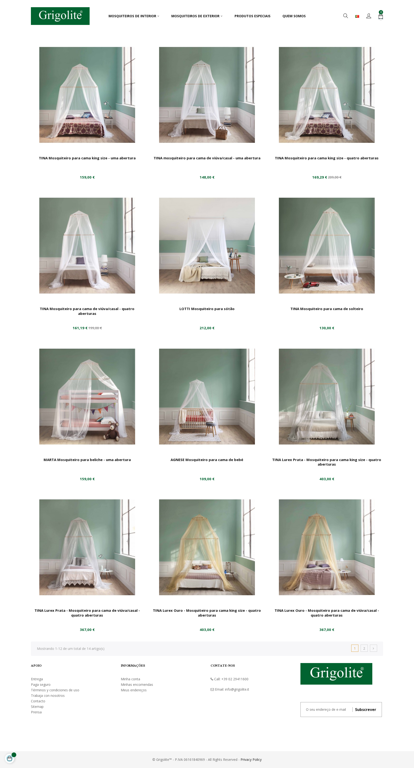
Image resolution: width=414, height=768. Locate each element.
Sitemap (37, 706)
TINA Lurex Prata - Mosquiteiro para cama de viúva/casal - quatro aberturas (87, 613)
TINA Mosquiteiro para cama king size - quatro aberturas (327, 158)
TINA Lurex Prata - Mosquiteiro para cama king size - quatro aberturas (326, 462)
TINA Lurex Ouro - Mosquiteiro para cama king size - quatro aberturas (207, 613)
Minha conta (130, 679)
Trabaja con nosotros (48, 695)
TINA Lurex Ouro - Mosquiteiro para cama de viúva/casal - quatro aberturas (327, 613)
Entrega (37, 679)
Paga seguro (41, 684)
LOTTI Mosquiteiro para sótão (207, 308)
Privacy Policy (251, 759)
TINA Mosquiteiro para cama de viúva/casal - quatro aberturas (87, 311)
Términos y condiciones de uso (55, 690)
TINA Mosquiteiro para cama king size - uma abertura (87, 158)
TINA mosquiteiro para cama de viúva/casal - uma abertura (207, 158)
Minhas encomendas (137, 684)
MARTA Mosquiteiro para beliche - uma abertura (87, 459)
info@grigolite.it (237, 689)
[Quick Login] (369, 16)
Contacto (38, 701)
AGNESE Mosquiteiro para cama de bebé (207, 459)
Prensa (36, 712)
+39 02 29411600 (234, 679)
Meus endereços (134, 690)
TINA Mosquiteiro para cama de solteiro (326, 308)
